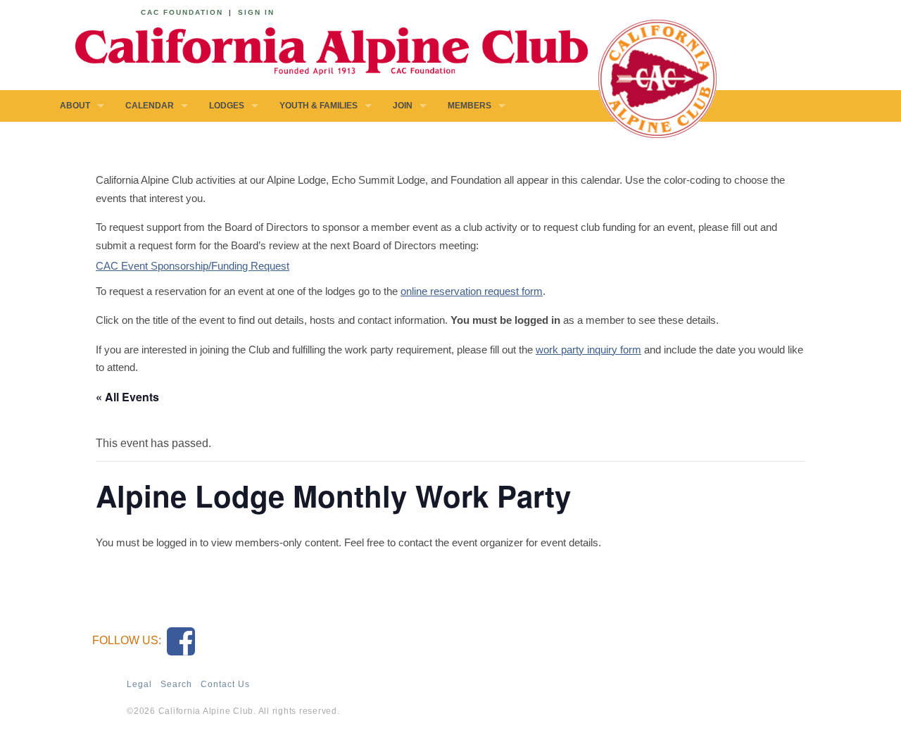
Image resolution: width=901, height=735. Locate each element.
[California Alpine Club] (324, 49)
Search (176, 684)
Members (469, 106)
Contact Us (225, 684)
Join (402, 106)
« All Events (127, 397)
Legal (139, 684)
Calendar (149, 106)
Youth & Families (318, 106)
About (75, 106)
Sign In (256, 12)
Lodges (226, 106)
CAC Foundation (182, 12)
